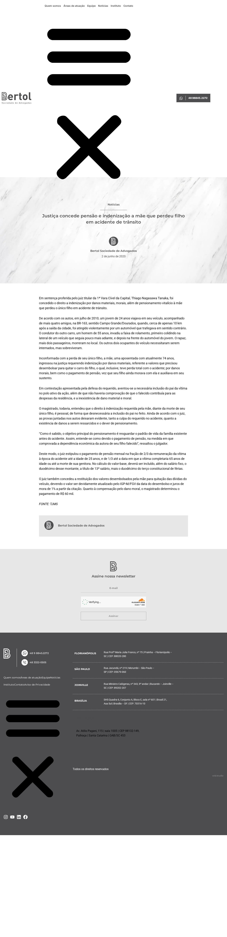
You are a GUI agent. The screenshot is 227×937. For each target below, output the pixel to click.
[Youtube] (12, 817)
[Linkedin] (19, 817)
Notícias (103, 5)
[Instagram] (6, 817)
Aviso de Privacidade (37, 684)
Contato (128, 5)
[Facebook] (25, 817)
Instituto (116, 5)
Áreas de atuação (74, 5)
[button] (88, 102)
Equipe (91, 5)
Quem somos (53, 5)
